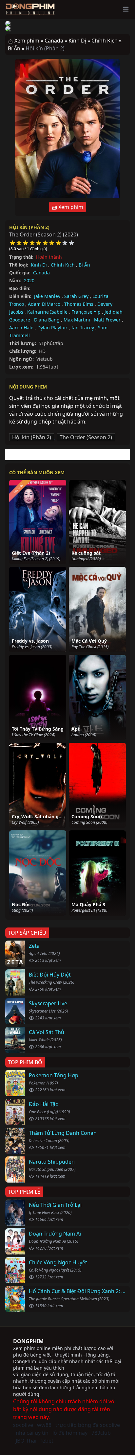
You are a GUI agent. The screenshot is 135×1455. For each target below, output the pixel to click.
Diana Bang (47, 320)
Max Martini (77, 320)
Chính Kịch (63, 265)
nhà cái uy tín (32, 1432)
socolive (23, 1425)
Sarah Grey (76, 296)
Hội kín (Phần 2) (29, 227)
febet (46, 1440)
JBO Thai (26, 1440)
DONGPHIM (28, 1341)
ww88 (44, 1425)
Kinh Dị (39, 265)
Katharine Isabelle (47, 312)
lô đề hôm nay (69, 1432)
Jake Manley (47, 296)
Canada (41, 272)
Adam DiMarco (44, 304)
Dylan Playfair (52, 327)
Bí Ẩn (84, 265)
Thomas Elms (78, 304)
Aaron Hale (21, 327)
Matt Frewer (107, 320)
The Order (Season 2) (86, 437)
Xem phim (70, 207)
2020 (29, 280)
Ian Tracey (82, 327)
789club (101, 1432)
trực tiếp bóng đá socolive (87, 1425)
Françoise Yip (86, 312)
